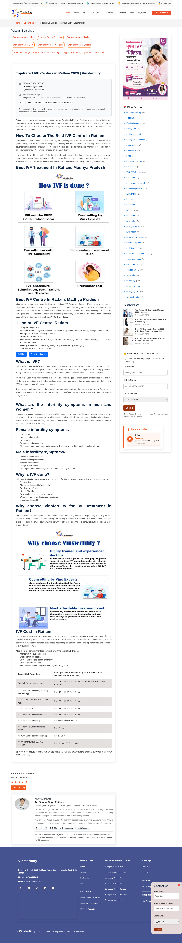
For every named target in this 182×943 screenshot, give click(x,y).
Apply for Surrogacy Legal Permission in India (84, 52)
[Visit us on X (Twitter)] (20, 888)
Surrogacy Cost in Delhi (23, 45)
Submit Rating (18, 787)
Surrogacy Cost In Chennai (115, 889)
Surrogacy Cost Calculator (90, 903)
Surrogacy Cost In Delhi (114, 867)
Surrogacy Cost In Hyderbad (116, 895)
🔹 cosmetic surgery (134, 112)
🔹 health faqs (131, 150)
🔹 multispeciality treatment (137, 254)
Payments (142, 13)
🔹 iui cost (129, 199)
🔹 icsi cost (130, 167)
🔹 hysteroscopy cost (134, 161)
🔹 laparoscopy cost (134, 243)
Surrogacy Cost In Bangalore (116, 883)
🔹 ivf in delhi (131, 221)
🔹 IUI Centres (131, 194)
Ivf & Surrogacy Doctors (151, 887)
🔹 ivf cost (130, 210)
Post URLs (146, 867)
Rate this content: (19, 778)
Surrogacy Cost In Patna (114, 900)
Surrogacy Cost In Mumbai (115, 872)
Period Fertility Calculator (90, 898)
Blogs (132, 13)
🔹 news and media (133, 259)
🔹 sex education (133, 270)
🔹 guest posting (132, 145)
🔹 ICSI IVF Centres (134, 172)
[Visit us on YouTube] (52, 888)
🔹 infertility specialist (135, 188)
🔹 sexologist (131, 275)
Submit (129, 408)
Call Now (21, 354)
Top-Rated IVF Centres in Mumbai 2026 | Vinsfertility (149, 311)
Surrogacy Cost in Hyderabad (50, 45)
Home (67, 13)
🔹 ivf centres (132, 205)
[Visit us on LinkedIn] (44, 888)
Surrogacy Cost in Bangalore (50, 37)
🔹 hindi (129, 156)
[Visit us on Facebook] (28, 888)
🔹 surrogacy (131, 281)
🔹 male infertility (132, 248)
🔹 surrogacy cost (133, 292)
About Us (83, 872)
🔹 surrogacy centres (135, 286)
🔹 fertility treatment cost (136, 140)
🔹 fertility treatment (134, 134)
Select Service (130, 394)
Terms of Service (64, 932)
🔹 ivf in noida (131, 232)
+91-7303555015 (31, 877)
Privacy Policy (78, 932)
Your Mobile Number (163, 903)
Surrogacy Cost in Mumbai (78, 37)
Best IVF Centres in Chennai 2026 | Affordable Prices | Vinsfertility (150, 330)
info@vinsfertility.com (33, 881)
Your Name (128, 367)
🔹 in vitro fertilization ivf (136, 183)
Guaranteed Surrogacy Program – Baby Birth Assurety (36, 52)
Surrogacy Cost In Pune (114, 878)
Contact (122, 13)
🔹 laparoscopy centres (135, 237)
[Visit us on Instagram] (36, 888)
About (76, 13)
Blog (82, 883)
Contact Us (84, 878)
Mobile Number (130, 380)
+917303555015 (161, 13)
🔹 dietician (130, 118)
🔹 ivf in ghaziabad (133, 226)
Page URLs (146, 872)
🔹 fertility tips (131, 129)
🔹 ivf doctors (131, 216)
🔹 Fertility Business (134, 123)
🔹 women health (133, 297)
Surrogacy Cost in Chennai (79, 45)
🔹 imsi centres (131, 178)
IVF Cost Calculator (87, 909)
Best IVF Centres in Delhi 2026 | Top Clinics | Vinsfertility (150, 339)
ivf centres (29, 23)
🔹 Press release (132, 264)
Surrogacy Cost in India (23, 37)
